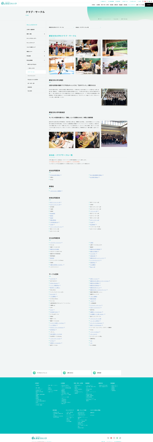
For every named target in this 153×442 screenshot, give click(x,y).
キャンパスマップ (30, 42)
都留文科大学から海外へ (103, 385)
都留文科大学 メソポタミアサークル (98, 290)
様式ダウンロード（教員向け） (66, 395)
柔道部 (51, 218)
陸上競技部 (92, 224)
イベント (92, 415)
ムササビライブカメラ (90, 398)
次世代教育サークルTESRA (56, 334)
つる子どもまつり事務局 (55, 191)
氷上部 (91, 222)
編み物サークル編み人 (55, 287)
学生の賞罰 (30, 91)
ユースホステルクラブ (95, 260)
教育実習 (113, 389)
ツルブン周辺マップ (31, 47)
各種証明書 (30, 87)
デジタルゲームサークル (95, 305)
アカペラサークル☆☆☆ (55, 242)
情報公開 (49, 389)
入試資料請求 (63, 399)
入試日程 (63, 389)
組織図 (37, 395)
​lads (91, 340)
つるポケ (92, 301)
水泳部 (51, 224)
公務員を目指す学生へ (82, 414)
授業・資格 (29, 34)
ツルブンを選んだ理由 (95, 410)
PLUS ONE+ (93, 253)
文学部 (76, 386)
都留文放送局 (93, 298)
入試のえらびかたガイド (65, 386)
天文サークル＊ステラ (95, 307)
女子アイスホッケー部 (55, 204)
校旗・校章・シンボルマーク (53, 386)
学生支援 (29, 56)
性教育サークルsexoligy (55, 343)
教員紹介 (37, 398)
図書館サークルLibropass (96, 312)
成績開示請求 (63, 401)
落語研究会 (92, 262)
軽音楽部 (52, 258)
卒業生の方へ (103, 1)
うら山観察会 (53, 296)
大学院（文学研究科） (79, 389)
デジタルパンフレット (42, 373)
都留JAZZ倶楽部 (93, 251)
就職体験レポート (81, 424)
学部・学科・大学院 (105, 4)
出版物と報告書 (89, 396)
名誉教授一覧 (38, 390)
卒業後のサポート (114, 386)
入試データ (63, 398)
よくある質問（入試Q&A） (66, 402)
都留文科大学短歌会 (94, 283)
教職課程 (113, 387)
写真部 (91, 242)
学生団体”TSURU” (54, 312)
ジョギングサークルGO (55, 338)
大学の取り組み (38, 399)
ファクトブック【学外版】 (53, 390)
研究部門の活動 (89, 394)
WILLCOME (52, 294)
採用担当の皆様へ (81, 427)
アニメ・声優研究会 (54, 285)
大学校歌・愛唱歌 (39, 404)
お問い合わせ (133, 1)
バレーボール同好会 (94, 321)
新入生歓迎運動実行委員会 (96, 175)
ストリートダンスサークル (56, 226)
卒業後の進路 (80, 422)
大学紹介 (93, 4)
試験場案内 (63, 391)
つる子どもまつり (89, 385)
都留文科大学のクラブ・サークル (56, 27)
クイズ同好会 (53, 325)
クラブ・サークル (31, 72)
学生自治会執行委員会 (55, 175)
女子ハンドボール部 (94, 220)
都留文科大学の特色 (39, 391)
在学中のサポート (114, 385)
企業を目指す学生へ (81, 412)
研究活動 (125, 4)
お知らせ (92, 412)
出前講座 (87, 390)
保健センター (30, 51)
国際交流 (116, 4)
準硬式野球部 (53, 220)
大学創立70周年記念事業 (40, 401)
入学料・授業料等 (30, 29)
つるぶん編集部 (93, 296)
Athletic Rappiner (54, 283)
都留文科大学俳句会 (94, 285)
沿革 (36, 393)
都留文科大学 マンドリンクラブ (97, 258)
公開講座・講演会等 (89, 395)
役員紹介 (37, 397)
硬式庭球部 (52, 213)
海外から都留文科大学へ (103, 386)
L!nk (91, 343)
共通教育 (76, 393)
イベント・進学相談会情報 (66, 387)
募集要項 (63, 390)
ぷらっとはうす (93, 334)
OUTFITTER (52, 278)
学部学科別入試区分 (65, 385)
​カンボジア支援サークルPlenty (57, 323)
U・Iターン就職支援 (81, 421)
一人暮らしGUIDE (31, 68)
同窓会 (37, 402)
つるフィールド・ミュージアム (91, 392)
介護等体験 (113, 390)
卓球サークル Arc (94, 278)
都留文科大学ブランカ (95, 287)
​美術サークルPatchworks (95, 325)
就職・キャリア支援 (140, 4)
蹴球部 (51, 215)
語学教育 (76, 390)
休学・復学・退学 (31, 83)
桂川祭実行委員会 (94, 177)
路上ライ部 (92, 267)
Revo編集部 (92, 264)
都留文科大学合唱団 (54, 249)
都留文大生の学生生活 (32, 64)
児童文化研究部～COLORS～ (56, 264)
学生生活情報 (30, 60)
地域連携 (111, 4)
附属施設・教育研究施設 (40, 394)
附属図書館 (112, 1)
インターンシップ (81, 416)
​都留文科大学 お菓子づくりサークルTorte (99, 281)
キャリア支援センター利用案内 (82, 426)
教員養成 (120, 4)
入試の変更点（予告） (65, 393)
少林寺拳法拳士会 (54, 222)
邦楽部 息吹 (92, 256)
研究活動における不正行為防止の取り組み (58, 416)
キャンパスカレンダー (31, 38)
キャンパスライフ (131, 4)
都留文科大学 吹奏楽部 (95, 249)
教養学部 (76, 387)
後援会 (49, 387)
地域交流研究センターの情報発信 (91, 400)
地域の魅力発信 (89, 389)
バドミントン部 (93, 211)
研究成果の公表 (56, 412)
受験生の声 (63, 403)
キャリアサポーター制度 (82, 420)
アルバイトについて (31, 75)
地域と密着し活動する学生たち (91, 387)
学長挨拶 (37, 385)
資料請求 (118, 1)
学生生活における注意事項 (33, 79)
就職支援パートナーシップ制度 (82, 418)
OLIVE (51, 309)
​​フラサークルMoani (94, 332)
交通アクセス (125, 1)
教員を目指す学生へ (81, 413)
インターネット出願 (65, 397)
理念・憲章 (38, 387)
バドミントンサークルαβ (95, 318)
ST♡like (52, 340)
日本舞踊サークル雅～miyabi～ (97, 314)
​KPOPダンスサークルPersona (56, 327)
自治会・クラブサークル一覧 (82, 27)
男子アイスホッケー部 (55, 202)
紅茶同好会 (52, 329)
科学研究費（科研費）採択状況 (58, 414)
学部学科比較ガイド (78, 385)
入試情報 (98, 4)
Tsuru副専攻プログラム (79, 391)
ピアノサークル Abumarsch (96, 323)
